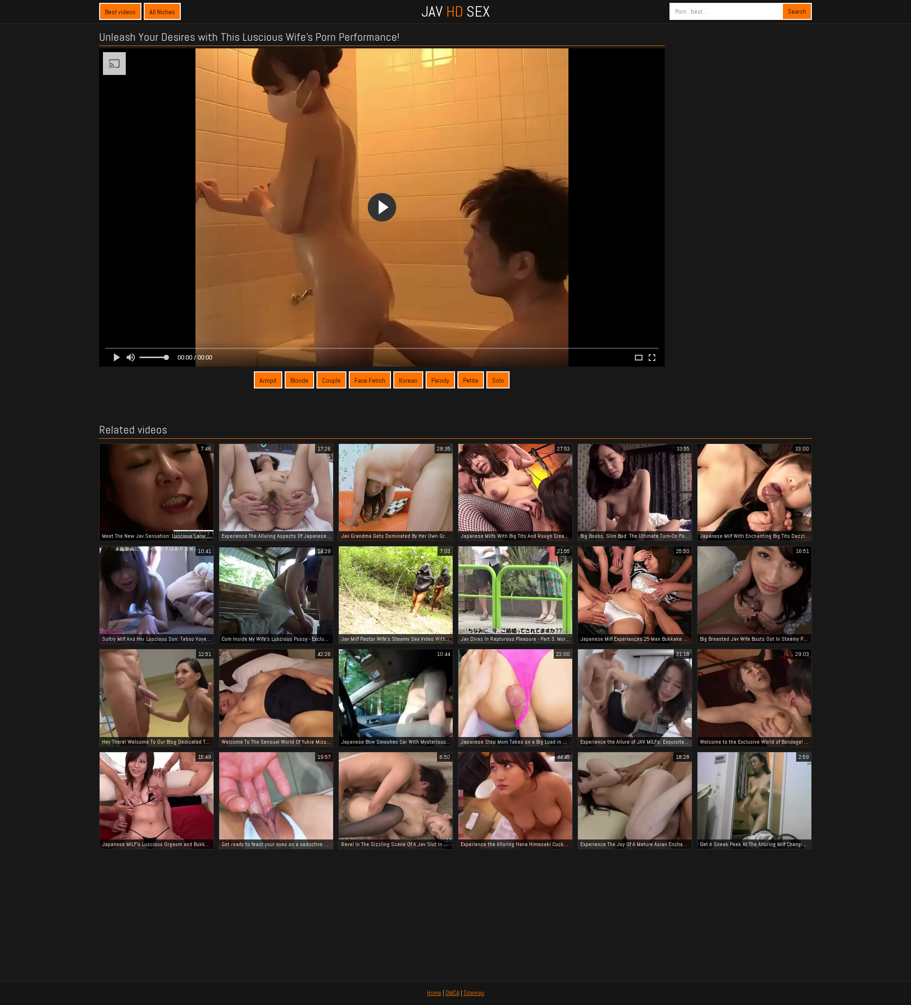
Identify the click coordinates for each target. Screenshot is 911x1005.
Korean (408, 380)
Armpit (268, 380)
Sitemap (474, 993)
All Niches (162, 12)
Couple (331, 380)
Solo (498, 380)
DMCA (452, 993)
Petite (470, 380)
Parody (440, 380)
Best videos (120, 12)
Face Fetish (369, 380)
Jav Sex (455, 11)
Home (434, 993)
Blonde (299, 380)
